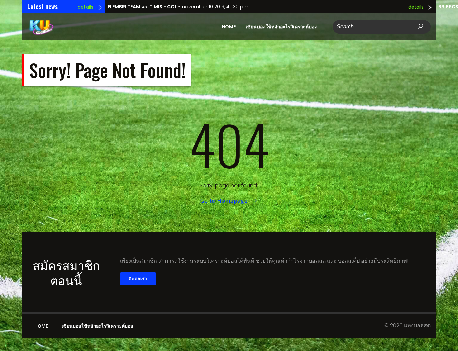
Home (229, 26)
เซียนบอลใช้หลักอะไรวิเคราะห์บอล (282, 26)
